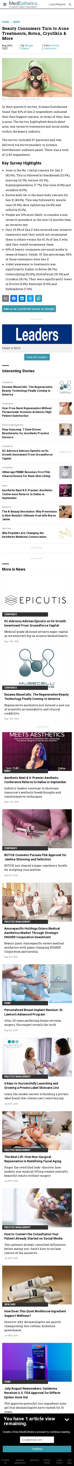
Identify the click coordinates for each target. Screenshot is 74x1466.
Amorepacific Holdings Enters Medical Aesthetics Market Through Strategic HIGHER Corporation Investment (32, 933)
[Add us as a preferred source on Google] (38, 298)
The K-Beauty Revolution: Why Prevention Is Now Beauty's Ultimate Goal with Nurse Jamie (29, 515)
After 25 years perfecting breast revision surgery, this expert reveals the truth (32, 1022)
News (16, 22)
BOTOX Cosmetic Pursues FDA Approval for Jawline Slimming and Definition (35, 857)
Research (6, 507)
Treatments (7, 403)
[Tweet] (30, 298)
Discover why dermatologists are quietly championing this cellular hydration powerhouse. (32, 1326)
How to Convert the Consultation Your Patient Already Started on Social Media (33, 1236)
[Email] (5, 298)
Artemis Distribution (51, 47)
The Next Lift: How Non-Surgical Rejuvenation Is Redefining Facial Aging (32, 1159)
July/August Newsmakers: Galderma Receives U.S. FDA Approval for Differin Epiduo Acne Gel (32, 1393)
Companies (7, 382)
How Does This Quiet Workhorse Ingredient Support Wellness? (35, 1313)
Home (5, 22)
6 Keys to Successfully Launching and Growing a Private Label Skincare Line (31, 1085)
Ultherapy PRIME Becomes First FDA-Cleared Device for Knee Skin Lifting (26, 474)
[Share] (13, 298)
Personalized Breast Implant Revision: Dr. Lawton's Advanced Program (33, 1012)
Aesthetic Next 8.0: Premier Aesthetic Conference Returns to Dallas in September (27, 494)
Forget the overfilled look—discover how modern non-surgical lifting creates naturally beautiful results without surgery (36, 1171)
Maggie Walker (27, 47)
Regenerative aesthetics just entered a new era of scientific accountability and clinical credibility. (37, 709)
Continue (37, 1449)
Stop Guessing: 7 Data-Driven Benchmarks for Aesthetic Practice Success (25, 433)
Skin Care (6, 528)
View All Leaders (37, 357)
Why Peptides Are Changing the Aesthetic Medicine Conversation (24, 534)
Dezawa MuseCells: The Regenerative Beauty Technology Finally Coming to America (27, 390)
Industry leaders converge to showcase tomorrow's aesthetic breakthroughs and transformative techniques (32, 792)
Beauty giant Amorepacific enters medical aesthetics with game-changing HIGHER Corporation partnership (34, 947)
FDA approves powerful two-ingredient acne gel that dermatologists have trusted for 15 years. (35, 1407)
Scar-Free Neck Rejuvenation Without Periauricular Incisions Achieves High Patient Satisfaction (27, 412)
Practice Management (12, 425)
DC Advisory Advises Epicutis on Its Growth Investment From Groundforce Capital (27, 454)
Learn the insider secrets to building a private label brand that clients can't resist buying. (36, 1096)
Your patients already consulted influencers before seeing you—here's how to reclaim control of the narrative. (35, 1249)
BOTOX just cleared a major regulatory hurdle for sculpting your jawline (35, 867)
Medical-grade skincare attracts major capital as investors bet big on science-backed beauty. (36, 634)
